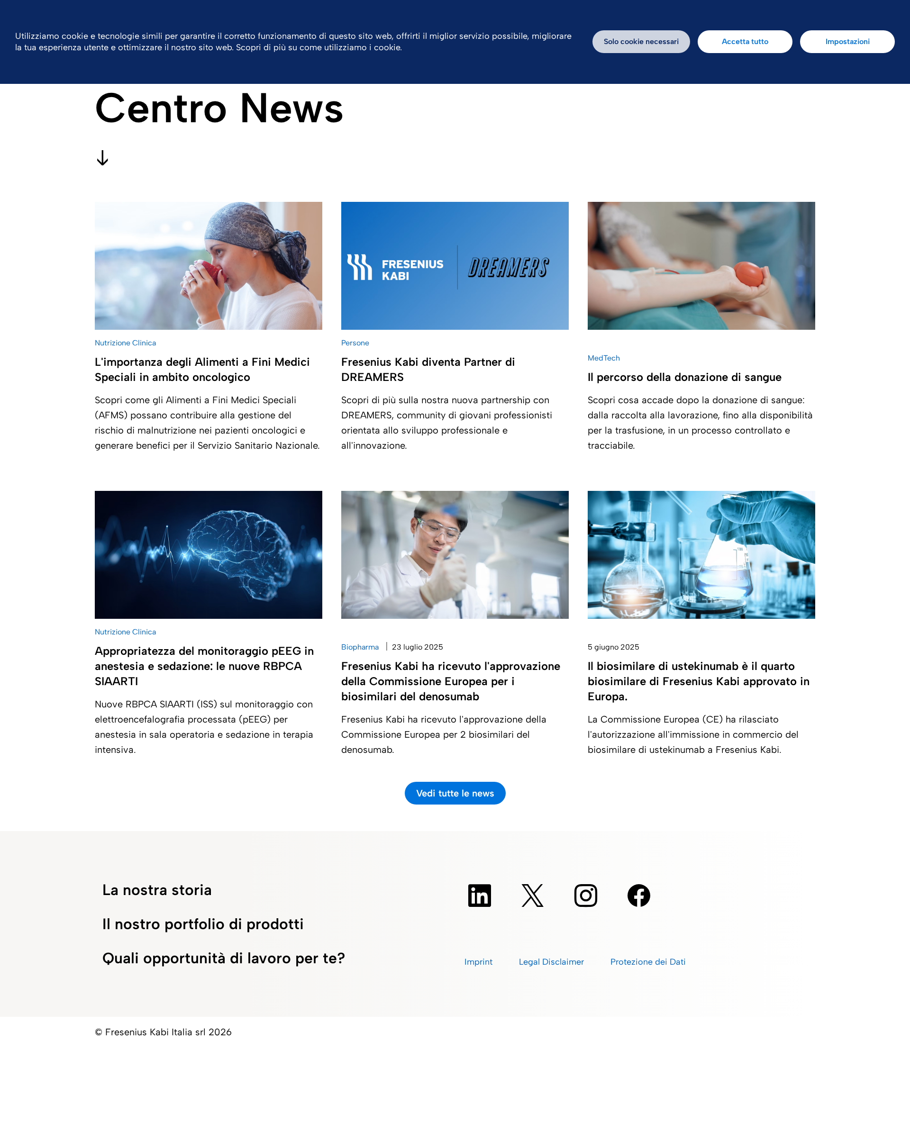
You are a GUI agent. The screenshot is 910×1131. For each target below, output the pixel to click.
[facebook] (639, 895)
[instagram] (586, 895)
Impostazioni (848, 41)
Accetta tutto (745, 41)
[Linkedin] (479, 895)
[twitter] (533, 895)
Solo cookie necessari (641, 41)
